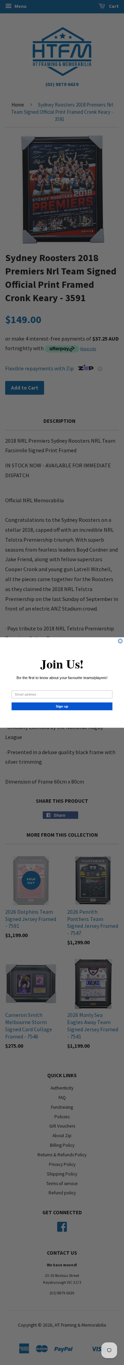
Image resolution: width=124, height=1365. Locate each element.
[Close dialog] (120, 641)
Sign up (62, 706)
